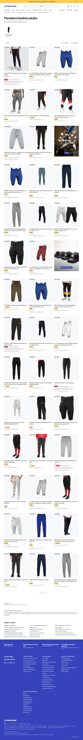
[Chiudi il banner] (78, 2)
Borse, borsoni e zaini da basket (37, 632)
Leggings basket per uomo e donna (12, 629)
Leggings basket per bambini (36, 629)
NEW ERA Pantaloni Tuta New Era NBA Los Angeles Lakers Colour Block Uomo (65, 306)
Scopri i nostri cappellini (67, 267)
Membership (69, 10)
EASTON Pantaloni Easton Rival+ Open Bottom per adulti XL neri (41, 229)
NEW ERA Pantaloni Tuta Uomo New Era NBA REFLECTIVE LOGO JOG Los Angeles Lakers (15, 383)
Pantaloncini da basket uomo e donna (38, 625)
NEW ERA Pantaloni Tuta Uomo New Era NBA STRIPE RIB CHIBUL (40, 383)
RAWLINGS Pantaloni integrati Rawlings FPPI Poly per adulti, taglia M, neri (65, 423)
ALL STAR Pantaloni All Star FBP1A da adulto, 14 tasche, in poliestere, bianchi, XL (66, 344)
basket (16, 612)
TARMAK (11, 610)
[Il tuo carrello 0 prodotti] (77, 6)
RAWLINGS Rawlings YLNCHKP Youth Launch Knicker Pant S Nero (66, 502)
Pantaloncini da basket (9, 625)
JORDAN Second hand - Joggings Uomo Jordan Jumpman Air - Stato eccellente (16, 153)
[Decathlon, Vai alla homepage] (10, 6)
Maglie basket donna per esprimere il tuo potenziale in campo (18, 636)
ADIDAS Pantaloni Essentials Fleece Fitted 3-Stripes (15, 74)
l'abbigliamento (29, 612)
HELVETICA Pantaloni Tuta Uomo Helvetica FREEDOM (15, 502)
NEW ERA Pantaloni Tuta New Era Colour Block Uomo (41, 461)
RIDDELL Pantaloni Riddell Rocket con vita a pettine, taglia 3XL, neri (65, 229)
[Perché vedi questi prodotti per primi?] (61, 43)
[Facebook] (5, 663)
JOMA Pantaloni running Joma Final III (38, 579)
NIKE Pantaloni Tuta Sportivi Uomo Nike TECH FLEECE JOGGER (41, 191)
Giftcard (76, 10)
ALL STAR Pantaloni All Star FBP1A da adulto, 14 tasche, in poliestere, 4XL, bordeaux (41, 267)
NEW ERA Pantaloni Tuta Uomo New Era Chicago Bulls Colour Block (64, 116)
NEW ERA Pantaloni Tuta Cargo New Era (39, 115)
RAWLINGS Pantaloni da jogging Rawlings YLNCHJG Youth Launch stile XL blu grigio (15, 229)
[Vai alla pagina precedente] (37, 592)
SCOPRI (66, 152)
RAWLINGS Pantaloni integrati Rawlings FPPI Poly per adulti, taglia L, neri (15, 267)
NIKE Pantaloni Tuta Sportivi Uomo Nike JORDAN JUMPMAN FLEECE (14, 423)
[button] (23, 81)
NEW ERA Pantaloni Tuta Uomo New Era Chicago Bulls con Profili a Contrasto (64, 540)
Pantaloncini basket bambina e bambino (13, 632)
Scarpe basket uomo (34, 631)
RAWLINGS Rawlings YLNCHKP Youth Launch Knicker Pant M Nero (16, 461)
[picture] (16, 59)
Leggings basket (33, 627)
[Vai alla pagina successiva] (45, 592)
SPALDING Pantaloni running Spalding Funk (15, 305)
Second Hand (62, 10)
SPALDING (20, 610)
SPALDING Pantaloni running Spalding (64, 382)
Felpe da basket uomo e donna (62, 629)
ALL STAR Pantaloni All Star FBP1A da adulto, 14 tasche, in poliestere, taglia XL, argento (41, 502)
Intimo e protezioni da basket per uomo (64, 632)
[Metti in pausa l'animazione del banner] (76, 2)
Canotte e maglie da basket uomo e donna (14, 627)
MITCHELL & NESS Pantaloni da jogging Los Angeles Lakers (15, 344)
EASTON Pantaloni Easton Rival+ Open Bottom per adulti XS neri (41, 344)
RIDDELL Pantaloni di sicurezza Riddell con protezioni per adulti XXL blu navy (15, 191)
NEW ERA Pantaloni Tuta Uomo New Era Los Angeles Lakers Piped (40, 153)
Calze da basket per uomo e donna (63, 625)
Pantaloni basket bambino (9, 35)
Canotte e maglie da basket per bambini (13, 634)
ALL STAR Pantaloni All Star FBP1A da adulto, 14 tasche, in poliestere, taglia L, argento (41, 74)
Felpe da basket (58, 627)
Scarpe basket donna (34, 634)
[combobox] (75, 43)
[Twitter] (8, 663)
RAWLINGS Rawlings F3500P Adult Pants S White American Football (15, 540)
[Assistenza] (71, 6)
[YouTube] (11, 663)
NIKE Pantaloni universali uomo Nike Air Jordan (16, 115)
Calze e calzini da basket (61, 631)
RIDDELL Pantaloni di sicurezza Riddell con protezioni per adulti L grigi (65, 74)
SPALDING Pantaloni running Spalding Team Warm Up (65, 191)
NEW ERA (6, 610)
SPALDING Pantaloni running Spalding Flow (65, 460)
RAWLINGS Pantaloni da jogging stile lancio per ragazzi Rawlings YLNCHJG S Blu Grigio (65, 580)
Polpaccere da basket (35, 636)
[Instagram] (14, 663)
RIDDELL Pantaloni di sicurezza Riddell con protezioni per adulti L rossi (40, 306)
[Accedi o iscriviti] (74, 6)
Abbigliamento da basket (10, 631)
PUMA (15, 610)
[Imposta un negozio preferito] (68, 6)
